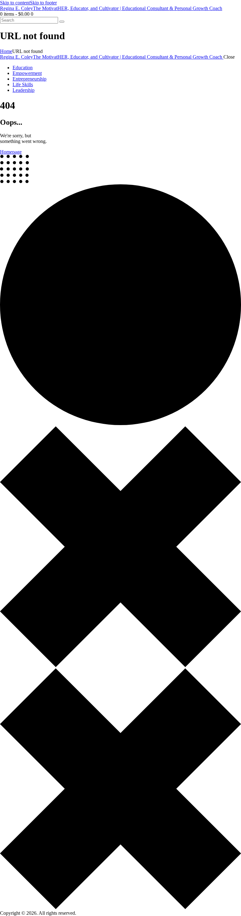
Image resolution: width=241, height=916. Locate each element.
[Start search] (61, 22)
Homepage (11, 152)
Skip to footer (43, 2)
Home (6, 51)
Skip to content (15, 2)
